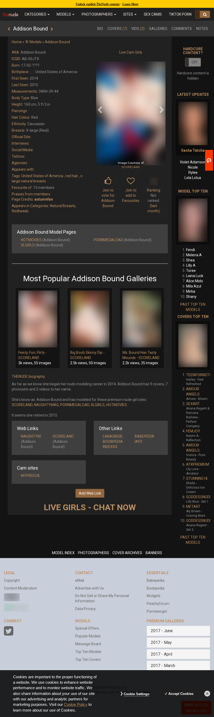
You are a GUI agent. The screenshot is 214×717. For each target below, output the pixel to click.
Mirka (190, 291)
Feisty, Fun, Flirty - (32, 352)
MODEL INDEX (63, 553)
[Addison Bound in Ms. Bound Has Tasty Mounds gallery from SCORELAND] (141, 319)
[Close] (207, 693)
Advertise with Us (89, 588)
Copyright (12, 580)
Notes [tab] (202, 29)
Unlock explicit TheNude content (98, 4)
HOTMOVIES (31, 240)
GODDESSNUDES (200, 497)
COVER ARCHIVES (127, 553)
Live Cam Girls (130, 52)
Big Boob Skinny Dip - (87, 352)
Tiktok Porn (180, 14)
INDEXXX (110, 447)
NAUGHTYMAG (46, 405)
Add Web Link (90, 493)
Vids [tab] (138, 29)
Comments (181, 29)
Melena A (194, 255)
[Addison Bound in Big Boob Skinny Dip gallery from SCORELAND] (89, 319)
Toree (191, 270)
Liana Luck (194, 276)
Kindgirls (153, 596)
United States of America (42, 176)
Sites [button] (128, 14)
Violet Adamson (193, 162)
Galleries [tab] (158, 29)
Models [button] (64, 14)
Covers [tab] (117, 29)
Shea (190, 260)
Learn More (130, 4)
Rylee (193, 172)
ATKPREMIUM (197, 464)
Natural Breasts (62, 206)
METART (193, 506)
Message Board (88, 644)
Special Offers (87, 628)
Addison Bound (57, 42)
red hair (72, 176)
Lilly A (190, 265)
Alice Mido (194, 281)
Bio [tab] (100, 29)
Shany (191, 297)
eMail (79, 580)
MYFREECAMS (33, 475)
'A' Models (33, 42)
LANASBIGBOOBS (117, 436)
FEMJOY (193, 431)
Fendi (190, 250)
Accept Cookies (180, 694)
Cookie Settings (136, 694)
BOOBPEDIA (113, 441)
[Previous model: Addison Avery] (9, 29)
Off (194, 62)
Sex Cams (153, 14)
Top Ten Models (88, 652)
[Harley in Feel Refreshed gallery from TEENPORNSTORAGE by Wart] (192, 345)
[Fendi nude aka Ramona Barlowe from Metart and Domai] (192, 220)
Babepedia (155, 580)
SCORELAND (131, 167)
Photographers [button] (98, 14)
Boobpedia (155, 588)
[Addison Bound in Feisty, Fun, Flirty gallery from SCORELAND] (37, 319)
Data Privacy (85, 609)
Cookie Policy (75, 704)
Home (17, 42)
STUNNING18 (196, 478)
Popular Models (88, 636)
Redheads (20, 211)
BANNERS (154, 553)
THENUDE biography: (29, 376)
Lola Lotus (193, 178)
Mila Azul (193, 286)
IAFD (138, 441)
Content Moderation (20, 588)
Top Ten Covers (88, 659)
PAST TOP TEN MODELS (192, 307)
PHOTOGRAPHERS (93, 553)
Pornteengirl (157, 611)
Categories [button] (36, 14)
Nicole (193, 167)
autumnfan (43, 199)
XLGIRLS (28, 245)
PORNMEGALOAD (108, 240)
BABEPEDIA (144, 436)
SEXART (193, 404)
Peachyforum (158, 603)
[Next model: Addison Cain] (52, 29)
